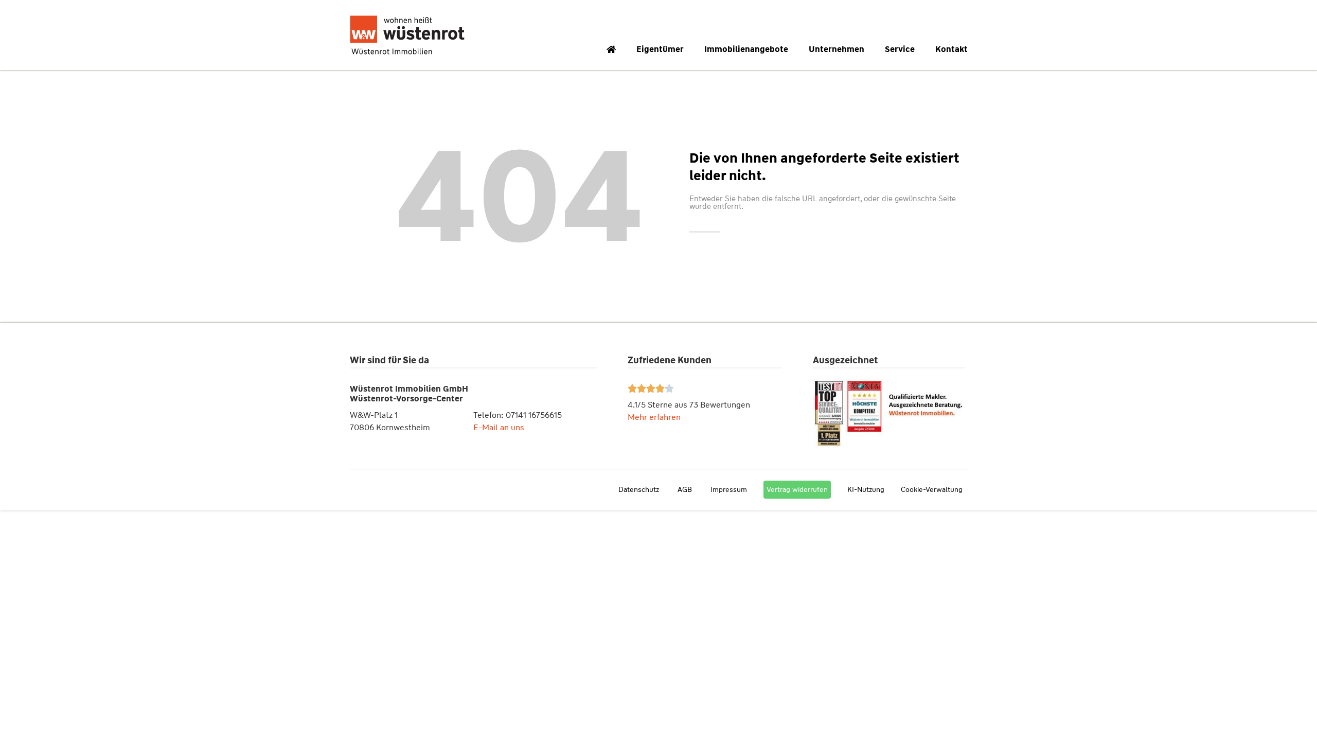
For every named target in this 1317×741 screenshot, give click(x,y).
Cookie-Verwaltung (932, 489)
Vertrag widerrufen (797, 489)
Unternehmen (836, 49)
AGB (685, 489)
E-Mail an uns (498, 427)
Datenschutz (638, 489)
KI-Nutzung (865, 489)
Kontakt (951, 49)
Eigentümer (660, 49)
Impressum (728, 489)
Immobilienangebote (746, 49)
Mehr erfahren (654, 417)
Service (900, 49)
